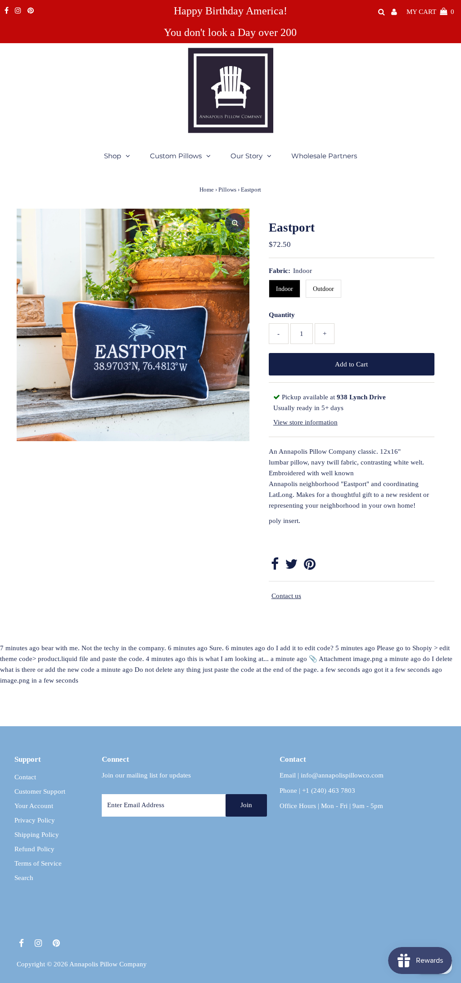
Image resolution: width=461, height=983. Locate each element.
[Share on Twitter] (291, 566)
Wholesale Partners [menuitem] (324, 156)
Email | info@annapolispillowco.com (332, 775)
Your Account (33, 805)
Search (23, 877)
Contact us (286, 595)
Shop (112, 156)
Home (206, 189)
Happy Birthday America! (230, 11)
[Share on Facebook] (275, 566)
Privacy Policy (34, 820)
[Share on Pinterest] (310, 566)
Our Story (246, 156)
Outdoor (323, 289)
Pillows (227, 189)
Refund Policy (34, 849)
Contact (25, 777)
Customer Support (39, 791)
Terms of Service (38, 863)
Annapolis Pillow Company (108, 964)
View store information (305, 422)
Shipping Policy (36, 834)
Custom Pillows (176, 156)
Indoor (284, 289)
